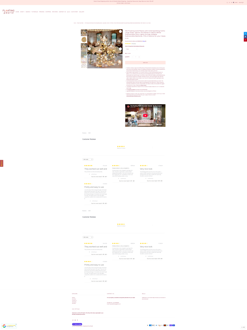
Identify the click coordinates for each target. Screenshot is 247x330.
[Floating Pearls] (4, 327)
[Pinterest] (77, 320)
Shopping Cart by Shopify (88, 326)
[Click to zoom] (120, 31)
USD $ (236, 2)
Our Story (74, 299)
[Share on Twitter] (245, 36)
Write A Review (157, 147)
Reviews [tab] (84, 133)
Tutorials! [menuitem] (35, 11)
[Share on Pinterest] (245, 40)
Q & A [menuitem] (68, 11)
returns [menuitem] (55, 11)
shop (22, 11)
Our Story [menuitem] (74, 11)
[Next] (120, 48)
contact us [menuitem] (62, 11)
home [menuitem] (17, 11)
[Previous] (89, 48)
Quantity (127, 56)
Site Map (74, 303)
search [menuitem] (28, 11)
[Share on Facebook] (245, 33)
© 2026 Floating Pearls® (77, 326)
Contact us (74, 300)
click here (127, 3)
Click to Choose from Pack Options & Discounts (134, 46)
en (231, 2)
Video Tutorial (143, 85)
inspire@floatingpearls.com (133, 96)
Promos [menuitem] (41, 11)
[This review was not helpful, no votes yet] (105, 176)
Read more (88, 198)
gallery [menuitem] (81, 11)
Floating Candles (131, 89)
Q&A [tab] (89, 133)
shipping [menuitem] (48, 11)
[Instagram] (75, 320)
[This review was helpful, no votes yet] (103, 176)
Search (73, 297)
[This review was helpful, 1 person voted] (131, 181)
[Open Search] (227, 2)
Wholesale (74, 301)
